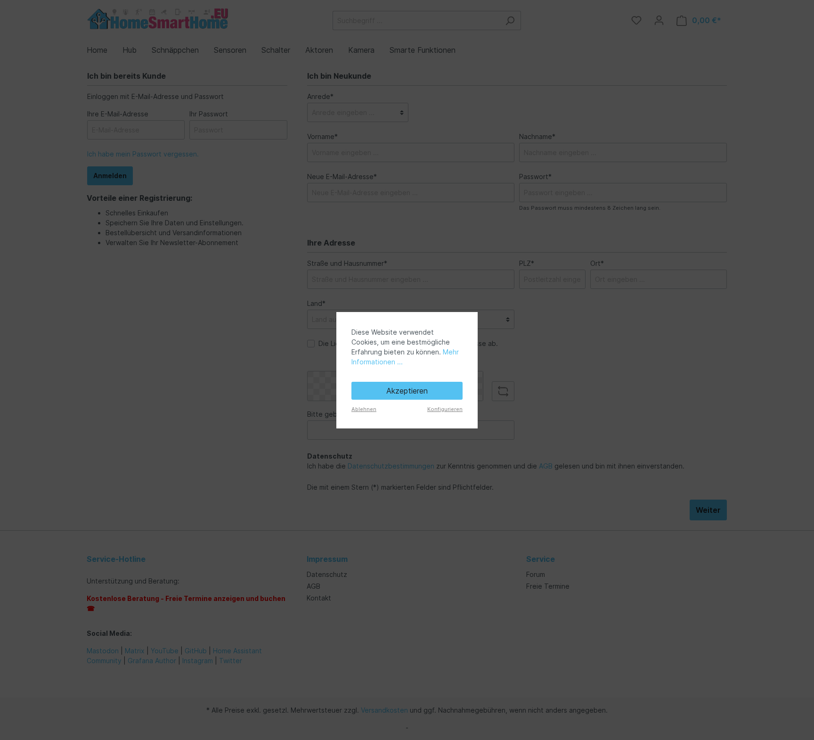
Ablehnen (363, 409)
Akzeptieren (407, 390)
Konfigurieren (445, 409)
